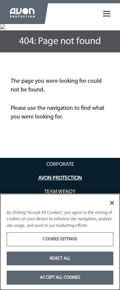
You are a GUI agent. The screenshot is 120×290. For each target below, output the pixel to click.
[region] (60, 242)
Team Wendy (60, 192)
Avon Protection (60, 178)
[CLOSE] (112, 203)
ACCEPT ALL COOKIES (60, 277)
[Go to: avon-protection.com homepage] (22, 13)
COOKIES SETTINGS (60, 239)
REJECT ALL (60, 258)
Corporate (60, 164)
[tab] (106, 13)
